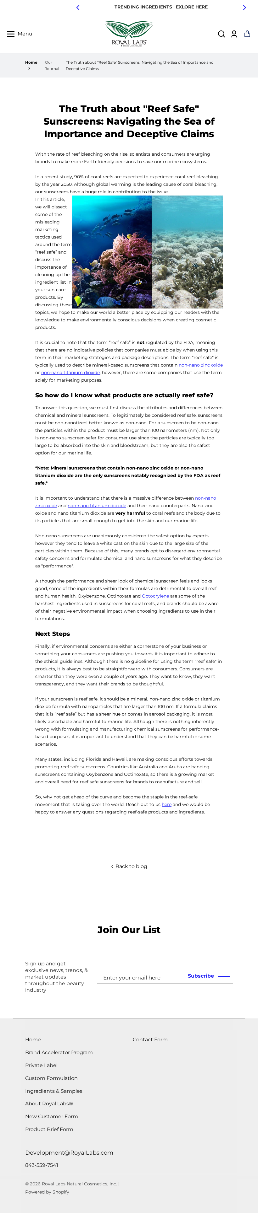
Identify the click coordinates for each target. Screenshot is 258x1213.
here (166, 804)
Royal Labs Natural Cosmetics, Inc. (79, 1184)
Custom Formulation (51, 1078)
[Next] (244, 7)
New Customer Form (51, 1116)
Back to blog (130, 866)
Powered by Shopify (47, 1192)
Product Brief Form (49, 1129)
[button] (221, 34)
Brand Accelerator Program (59, 1052)
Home (31, 62)
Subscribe (201, 976)
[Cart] (247, 34)
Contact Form (150, 1040)
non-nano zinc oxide (201, 365)
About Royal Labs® (49, 1104)
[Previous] (78, 7)
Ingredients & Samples (53, 1091)
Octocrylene (155, 596)
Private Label (41, 1065)
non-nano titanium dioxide (70, 372)
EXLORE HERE (192, 7)
